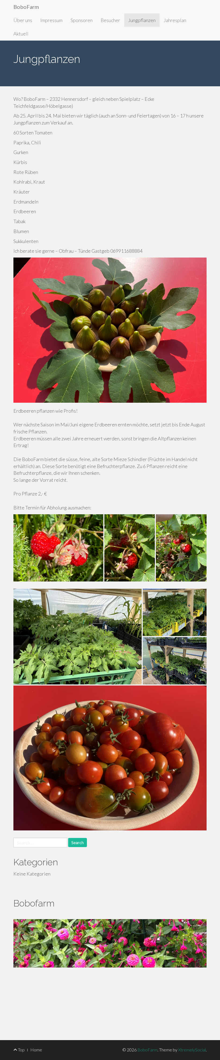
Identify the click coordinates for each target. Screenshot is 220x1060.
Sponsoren (82, 20)
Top (21, 1049)
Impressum (51, 20)
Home (36, 1049)
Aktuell (20, 34)
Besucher (110, 20)
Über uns (22, 20)
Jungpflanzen (142, 20)
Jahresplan (175, 20)
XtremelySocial (192, 1049)
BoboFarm (26, 6)
